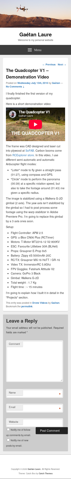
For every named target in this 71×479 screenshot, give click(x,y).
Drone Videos (40, 302)
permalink (27, 306)
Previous (49, 64)
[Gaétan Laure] (35, 26)
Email (12, 407)
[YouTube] (45, 461)
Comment (14, 344)
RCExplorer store (23, 155)
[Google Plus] (27, 461)
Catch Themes (46, 473)
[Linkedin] (36, 461)
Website (13, 422)
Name (12, 392)
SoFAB (29, 150)
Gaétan (56, 83)
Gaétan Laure (35, 34)
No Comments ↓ (15, 86)
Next (62, 64)
